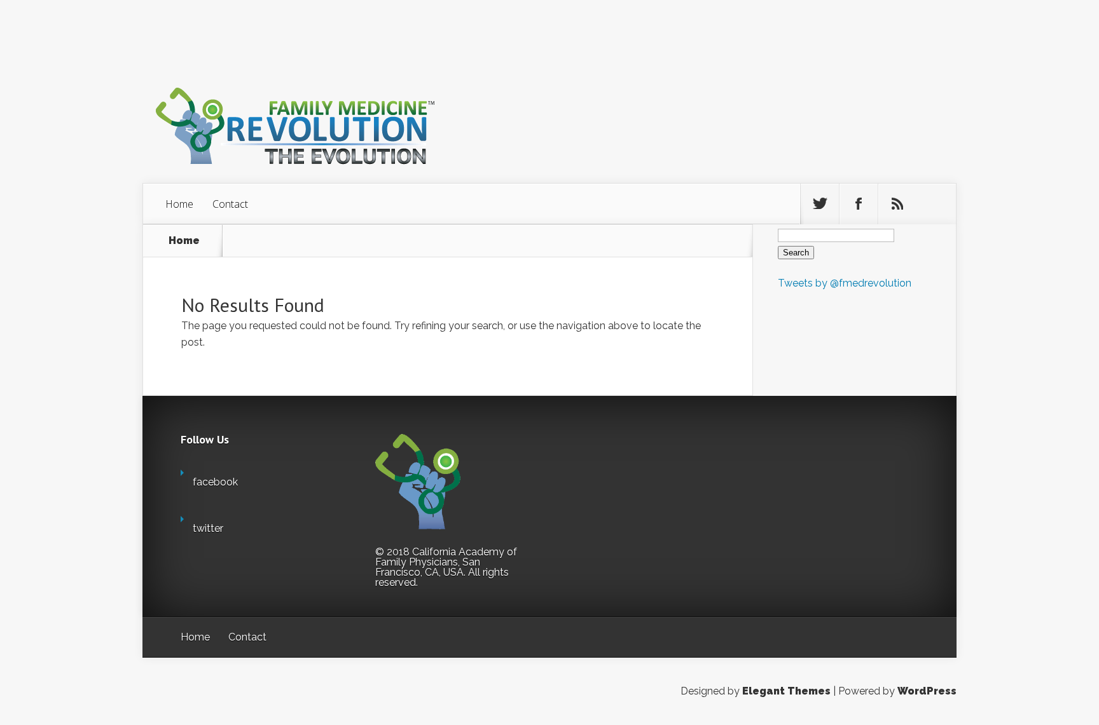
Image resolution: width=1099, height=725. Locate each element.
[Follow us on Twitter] (820, 204)
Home (179, 204)
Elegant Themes (786, 691)
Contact (230, 204)
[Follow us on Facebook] (859, 204)
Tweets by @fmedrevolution (844, 283)
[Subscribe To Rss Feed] (897, 204)
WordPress (927, 691)
